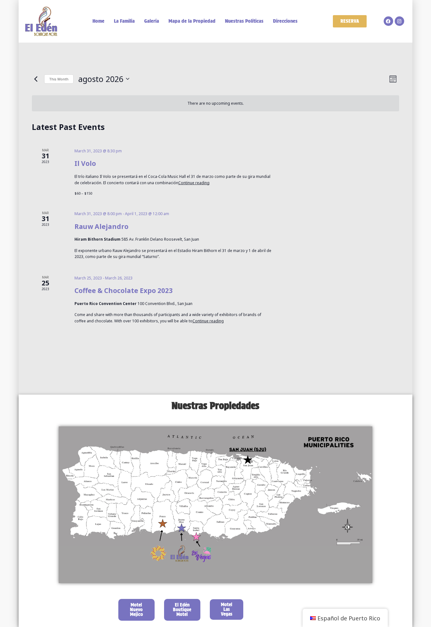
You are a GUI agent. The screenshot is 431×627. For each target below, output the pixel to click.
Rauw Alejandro (101, 226)
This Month (58, 79)
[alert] (215, 103)
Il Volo (85, 163)
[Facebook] (388, 21)
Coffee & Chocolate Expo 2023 (123, 290)
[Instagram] (399, 21)
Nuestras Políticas (244, 21)
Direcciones (285, 21)
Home (98, 21)
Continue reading (194, 182)
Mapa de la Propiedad (192, 21)
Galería (151, 21)
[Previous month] (35, 79)
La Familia (124, 21)
